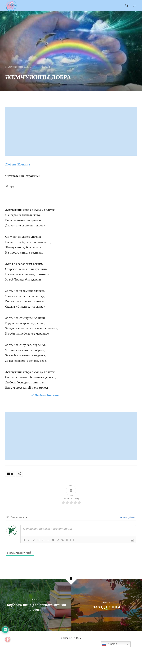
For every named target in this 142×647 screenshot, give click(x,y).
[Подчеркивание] (33, 540)
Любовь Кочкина (17, 164)
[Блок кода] (57, 540)
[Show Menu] (134, 5)
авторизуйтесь (127, 517)
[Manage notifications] (7, 639)
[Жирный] (23, 540)
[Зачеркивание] (38, 540)
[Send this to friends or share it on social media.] (19, 474)
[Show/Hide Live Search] (126, 5)
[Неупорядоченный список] (48, 540)
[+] (72, 539)
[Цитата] (53, 540)
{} (67, 539)
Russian (111, 644)
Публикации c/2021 (19, 66)
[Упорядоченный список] (43, 540)
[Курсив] (28, 540)
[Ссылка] (62, 540)
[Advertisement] (71, 131)
